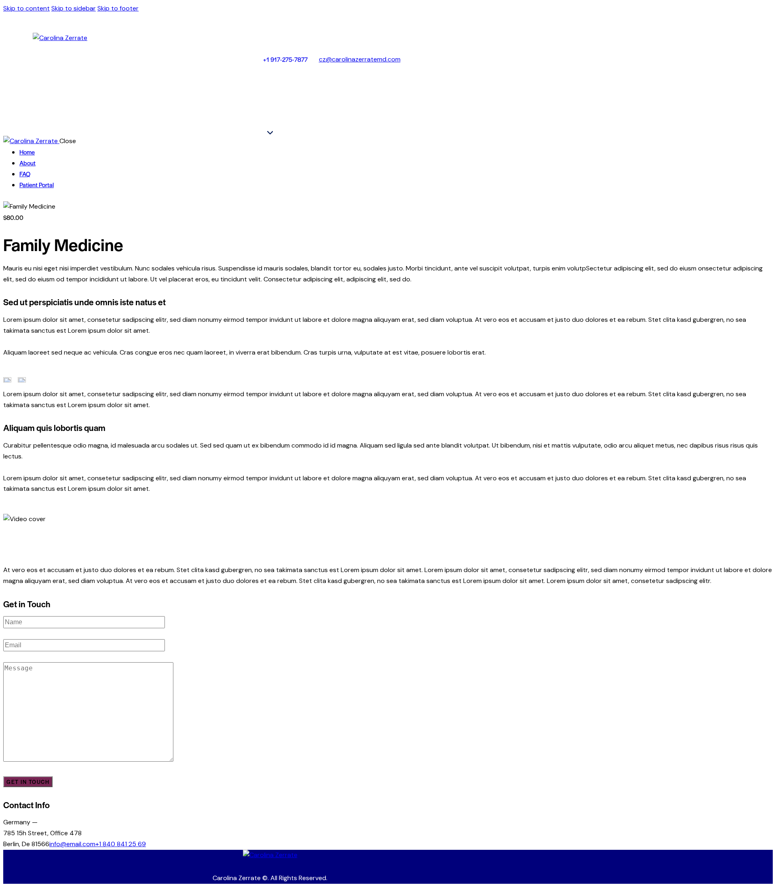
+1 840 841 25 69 (120, 844)
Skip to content (26, 8)
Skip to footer (118, 8)
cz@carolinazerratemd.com (360, 59)
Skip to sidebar (73, 8)
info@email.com (72, 844)
